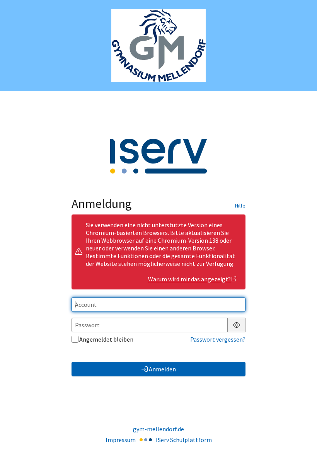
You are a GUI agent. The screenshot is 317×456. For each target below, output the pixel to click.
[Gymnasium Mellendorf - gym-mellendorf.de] (158, 45)
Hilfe (240, 205)
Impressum (121, 440)
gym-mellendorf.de (158, 429)
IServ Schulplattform (184, 440)
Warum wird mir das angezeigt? (189, 279)
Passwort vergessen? (217, 339)
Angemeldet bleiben (106, 339)
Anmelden (162, 369)
